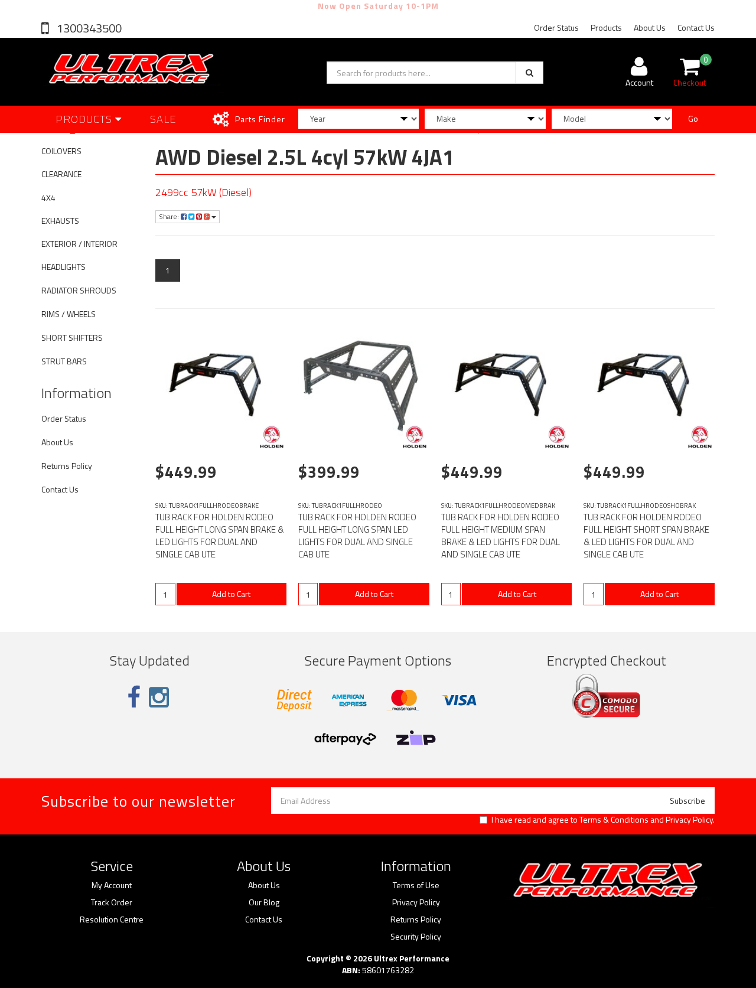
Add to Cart (231, 594)
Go (693, 118)
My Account (112, 885)
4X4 (48, 197)
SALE (163, 119)
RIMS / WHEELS (68, 314)
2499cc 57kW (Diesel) (203, 192)
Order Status (556, 27)
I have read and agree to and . (603, 820)
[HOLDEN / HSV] (272, 437)
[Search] (529, 72)
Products (606, 27)
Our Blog (264, 902)
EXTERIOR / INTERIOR (79, 243)
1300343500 (88, 28)
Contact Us (696, 27)
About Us (650, 27)
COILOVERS (61, 151)
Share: (170, 216)
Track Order (111, 902)
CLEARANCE (61, 174)
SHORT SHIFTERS (72, 337)
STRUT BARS (64, 361)
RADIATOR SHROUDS (78, 290)
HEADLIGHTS (63, 266)
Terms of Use (416, 885)
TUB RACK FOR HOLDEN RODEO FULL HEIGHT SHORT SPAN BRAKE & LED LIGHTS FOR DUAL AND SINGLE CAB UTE (646, 535)
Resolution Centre (112, 919)
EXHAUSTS (60, 220)
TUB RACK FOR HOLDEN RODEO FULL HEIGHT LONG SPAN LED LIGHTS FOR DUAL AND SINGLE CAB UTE (357, 535)
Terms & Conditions (614, 819)
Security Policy (415, 937)
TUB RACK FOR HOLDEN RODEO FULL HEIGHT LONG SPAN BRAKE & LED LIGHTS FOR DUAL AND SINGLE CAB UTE (219, 535)
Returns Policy (66, 465)
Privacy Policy (689, 819)
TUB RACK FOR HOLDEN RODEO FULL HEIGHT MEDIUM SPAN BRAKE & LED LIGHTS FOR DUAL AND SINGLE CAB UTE (500, 535)
